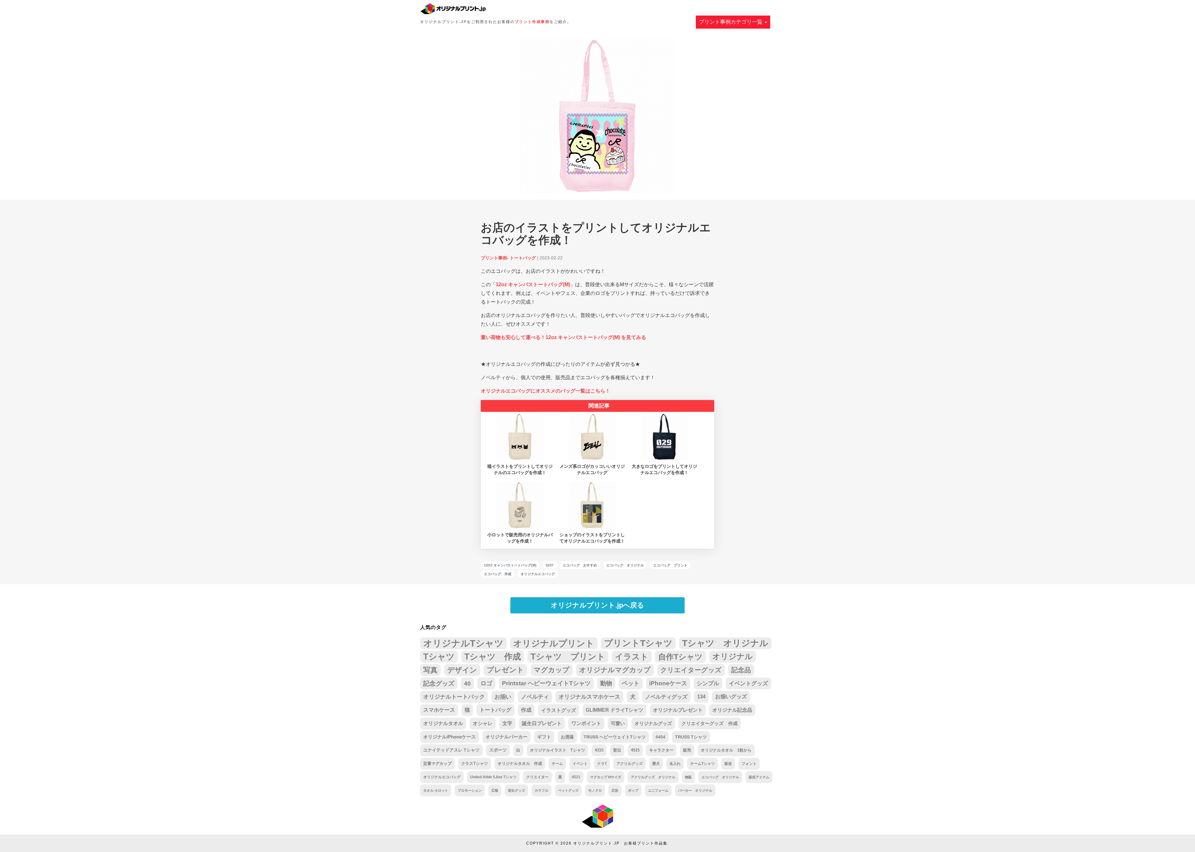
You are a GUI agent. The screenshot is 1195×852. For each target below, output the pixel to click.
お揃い (502, 697)
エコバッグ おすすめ (580, 565)
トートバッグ (495, 710)
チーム (557, 763)
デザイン (462, 670)
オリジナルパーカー (506, 736)
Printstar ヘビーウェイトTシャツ (546, 683)
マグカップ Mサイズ (605, 777)
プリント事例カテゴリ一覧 (731, 22)
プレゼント (505, 670)
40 (467, 683)
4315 (599, 750)
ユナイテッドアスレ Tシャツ (451, 750)
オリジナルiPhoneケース (449, 736)
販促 (728, 763)
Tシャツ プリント (568, 656)
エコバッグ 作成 (497, 574)
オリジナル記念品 (732, 710)
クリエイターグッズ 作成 (710, 723)
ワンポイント (586, 723)
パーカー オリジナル (695, 790)
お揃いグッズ (731, 697)
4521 (576, 777)
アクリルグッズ (629, 763)
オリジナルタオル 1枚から (726, 750)
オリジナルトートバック (454, 697)
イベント (580, 763)
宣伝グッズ (516, 790)
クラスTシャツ (474, 763)
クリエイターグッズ (691, 669)
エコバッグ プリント (670, 565)
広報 (494, 790)
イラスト (632, 656)
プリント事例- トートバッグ (508, 257)
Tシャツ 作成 (492, 656)
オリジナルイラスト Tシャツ (557, 750)
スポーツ (498, 750)
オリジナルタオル (443, 723)
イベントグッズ (748, 683)
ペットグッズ (568, 790)
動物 (606, 683)
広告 (615, 790)
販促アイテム (759, 777)
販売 (687, 750)
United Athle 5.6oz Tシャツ (493, 777)
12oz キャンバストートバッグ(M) (533, 284)
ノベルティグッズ (666, 697)
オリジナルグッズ (653, 723)
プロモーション (470, 790)
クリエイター (537, 777)
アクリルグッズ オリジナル (653, 777)
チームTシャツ (702, 763)
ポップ (633, 790)
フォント (749, 763)
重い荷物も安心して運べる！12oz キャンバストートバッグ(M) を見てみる (563, 337)
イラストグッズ (558, 710)
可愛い (618, 723)
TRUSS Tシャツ (691, 736)
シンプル (708, 683)
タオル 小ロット (435, 790)
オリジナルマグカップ (615, 670)
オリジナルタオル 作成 (520, 763)
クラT (602, 763)
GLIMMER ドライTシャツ (614, 710)
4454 (660, 736)
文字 (507, 723)
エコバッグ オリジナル (625, 565)
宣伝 (617, 750)
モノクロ (595, 790)
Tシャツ (439, 656)
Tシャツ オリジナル (725, 643)
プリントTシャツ (638, 643)
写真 (430, 670)
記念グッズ (438, 683)
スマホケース (439, 710)
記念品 (741, 669)
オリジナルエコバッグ (538, 574)
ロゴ (486, 683)
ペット (631, 683)
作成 (526, 710)
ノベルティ (535, 697)
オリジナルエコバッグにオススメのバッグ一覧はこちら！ (545, 390)
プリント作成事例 (532, 22)
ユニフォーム (658, 790)
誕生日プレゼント (542, 723)
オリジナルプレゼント (678, 710)
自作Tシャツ (680, 656)
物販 (688, 777)
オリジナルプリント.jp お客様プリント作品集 (620, 843)
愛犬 (656, 763)
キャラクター (661, 750)
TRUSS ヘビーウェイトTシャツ (614, 736)
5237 (549, 565)
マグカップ (551, 670)
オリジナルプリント (553, 643)
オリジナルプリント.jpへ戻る (597, 605)
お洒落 (567, 736)
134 (701, 697)
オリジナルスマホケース (589, 697)
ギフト (544, 736)
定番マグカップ (437, 763)
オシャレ (483, 723)
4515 (635, 750)
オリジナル (732, 656)
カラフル (541, 790)
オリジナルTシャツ (463, 643)
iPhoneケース (668, 683)
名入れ (675, 763)
